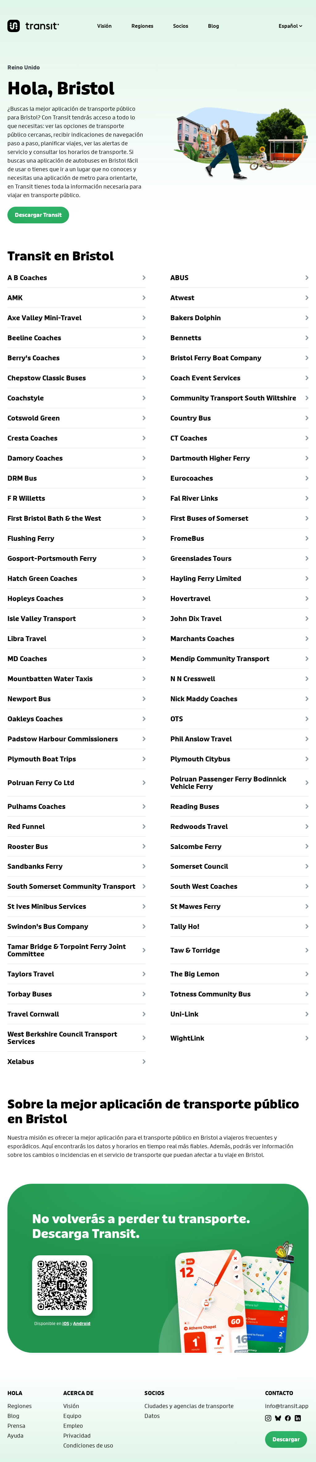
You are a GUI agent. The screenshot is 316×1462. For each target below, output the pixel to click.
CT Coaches (188, 438)
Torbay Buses (29, 994)
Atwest (182, 297)
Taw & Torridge (195, 950)
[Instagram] (268, 1418)
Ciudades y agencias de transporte (189, 1405)
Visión (104, 26)
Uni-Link (184, 1014)
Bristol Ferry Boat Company (215, 357)
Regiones (142, 26)
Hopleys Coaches (35, 598)
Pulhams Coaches (36, 806)
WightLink (187, 1038)
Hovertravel (190, 598)
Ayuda (15, 1435)
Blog (213, 26)
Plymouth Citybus (200, 759)
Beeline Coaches (34, 337)
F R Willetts (26, 498)
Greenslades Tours (200, 558)
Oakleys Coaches (35, 718)
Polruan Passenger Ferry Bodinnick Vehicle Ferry (228, 782)
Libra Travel (26, 638)
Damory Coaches (35, 458)
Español (288, 26)
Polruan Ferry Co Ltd (40, 782)
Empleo (73, 1425)
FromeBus (187, 538)
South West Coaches (203, 886)
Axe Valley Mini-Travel (44, 317)
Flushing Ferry (30, 538)
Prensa (16, 1425)
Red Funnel (26, 826)
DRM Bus (22, 478)
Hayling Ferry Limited (205, 578)
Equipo (72, 1415)
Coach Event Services (205, 378)
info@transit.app (287, 1405)
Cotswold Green (33, 418)
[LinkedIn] (298, 1418)
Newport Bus (29, 698)
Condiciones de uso (88, 1445)
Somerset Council (199, 866)
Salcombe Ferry (196, 846)
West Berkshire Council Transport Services (62, 1037)
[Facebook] (288, 1418)
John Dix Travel (196, 618)
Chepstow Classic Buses (46, 378)
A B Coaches (27, 277)
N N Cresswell (192, 678)
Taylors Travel (30, 974)
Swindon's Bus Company (47, 926)
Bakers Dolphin (195, 317)
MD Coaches (27, 658)
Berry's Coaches (33, 357)
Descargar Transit (38, 215)
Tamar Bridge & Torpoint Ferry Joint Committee (66, 950)
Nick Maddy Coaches (203, 698)
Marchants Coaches (202, 638)
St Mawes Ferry (195, 906)
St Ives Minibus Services (46, 906)
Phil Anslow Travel (201, 738)
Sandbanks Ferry (35, 866)
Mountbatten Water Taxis (50, 678)
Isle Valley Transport (41, 618)
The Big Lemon (194, 974)
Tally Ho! (184, 926)
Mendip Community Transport (219, 658)
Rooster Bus (27, 846)
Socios (180, 26)
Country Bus (190, 418)
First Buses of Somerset (209, 518)
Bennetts (185, 337)
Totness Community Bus (210, 994)
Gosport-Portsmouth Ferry (52, 558)
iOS (65, 1323)
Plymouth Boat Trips (41, 759)
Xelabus (20, 1061)
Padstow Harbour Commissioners (62, 738)
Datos (152, 1415)
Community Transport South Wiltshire (233, 398)
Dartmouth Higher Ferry (210, 458)
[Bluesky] (278, 1418)
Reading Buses (194, 806)
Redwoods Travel (199, 826)
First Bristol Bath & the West (54, 518)
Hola (14, 1393)
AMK (15, 297)
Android (81, 1323)
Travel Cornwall (33, 1014)
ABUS (179, 277)
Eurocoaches (191, 478)
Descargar (286, 1439)
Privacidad (77, 1435)
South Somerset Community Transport (71, 886)
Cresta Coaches (32, 438)
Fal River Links (194, 498)
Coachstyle (25, 398)
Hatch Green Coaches (42, 578)
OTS (176, 718)
